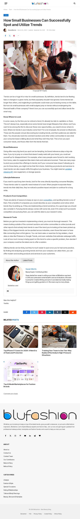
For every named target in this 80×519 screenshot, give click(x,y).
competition (47, 200)
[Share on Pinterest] (14, 36)
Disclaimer (23, 514)
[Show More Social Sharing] (18, 36)
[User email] (8, 291)
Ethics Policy (58, 514)
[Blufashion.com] (40, 3)
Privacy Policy (38, 514)
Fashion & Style (8, 483)
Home (5, 9)
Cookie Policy (48, 514)
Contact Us (7, 453)
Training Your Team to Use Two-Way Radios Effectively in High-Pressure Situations (56, 353)
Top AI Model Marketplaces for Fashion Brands (19, 385)
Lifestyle (6, 480)
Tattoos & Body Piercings (12, 493)
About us (6, 449)
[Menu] (6, 3)
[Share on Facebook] (5, 36)
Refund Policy (8, 466)
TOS (30, 514)
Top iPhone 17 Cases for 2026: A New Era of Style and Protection (20, 352)
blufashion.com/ (13, 285)
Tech (10, 9)
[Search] (74, 3)
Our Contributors (9, 460)
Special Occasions (10, 487)
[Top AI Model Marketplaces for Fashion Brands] (21, 370)
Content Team (8, 456)
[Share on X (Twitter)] (10, 36)
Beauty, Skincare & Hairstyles (13, 497)
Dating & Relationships (11, 490)
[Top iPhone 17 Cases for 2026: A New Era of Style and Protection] (21, 336)
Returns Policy (8, 463)
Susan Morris (12, 30)
